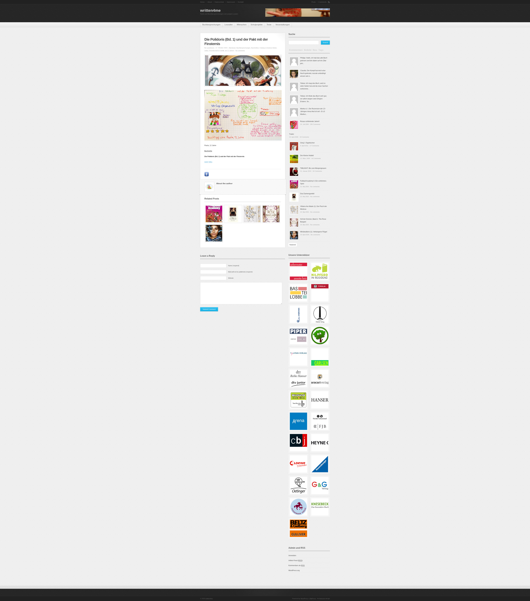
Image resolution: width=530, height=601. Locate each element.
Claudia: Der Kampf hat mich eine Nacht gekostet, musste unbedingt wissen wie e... (313, 73)
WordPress (304, 598)
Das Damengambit (307, 194)
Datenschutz (219, 2)
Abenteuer (232, 48)
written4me (210, 10)
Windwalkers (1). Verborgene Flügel (313, 232)
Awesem (322, 598)
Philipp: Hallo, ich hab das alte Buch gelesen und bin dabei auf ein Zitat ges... (313, 60)
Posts (314, 2)
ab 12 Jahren (229, 50)
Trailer (291, 134)
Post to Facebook (206, 174)
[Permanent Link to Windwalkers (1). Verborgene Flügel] (214, 242)
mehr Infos (208, 162)
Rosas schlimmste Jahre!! (309, 121)
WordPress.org (294, 570)
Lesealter (229, 24)
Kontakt (240, 2)
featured (293, 245)
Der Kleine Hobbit (307, 156)
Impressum (231, 2)
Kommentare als (296, 565)
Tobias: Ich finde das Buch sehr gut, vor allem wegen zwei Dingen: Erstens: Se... (313, 98)
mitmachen (242, 24)
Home (202, 2)
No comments (240, 50)
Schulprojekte (257, 24)
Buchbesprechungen (211, 24)
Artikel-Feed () (295, 560)
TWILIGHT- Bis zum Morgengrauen (313, 168)
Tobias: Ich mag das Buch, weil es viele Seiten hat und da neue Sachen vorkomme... (314, 86)
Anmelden (292, 556)
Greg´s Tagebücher (307, 143)
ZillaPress (312, 598)
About (209, 2)
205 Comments (315, 124)
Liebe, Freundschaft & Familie (214, 50)
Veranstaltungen (282, 24)
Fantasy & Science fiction (268, 48)
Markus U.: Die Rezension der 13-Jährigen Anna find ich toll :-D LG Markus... (313, 111)
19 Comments (304, 137)
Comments (322, 2)
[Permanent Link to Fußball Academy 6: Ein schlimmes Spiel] (214, 222)
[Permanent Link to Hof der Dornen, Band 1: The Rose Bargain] (271, 222)
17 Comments (314, 146)
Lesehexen (210, 48)
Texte (269, 24)
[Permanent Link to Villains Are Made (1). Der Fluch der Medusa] (252, 222)
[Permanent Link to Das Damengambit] (233, 222)
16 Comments (316, 158)
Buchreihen (255, 48)
